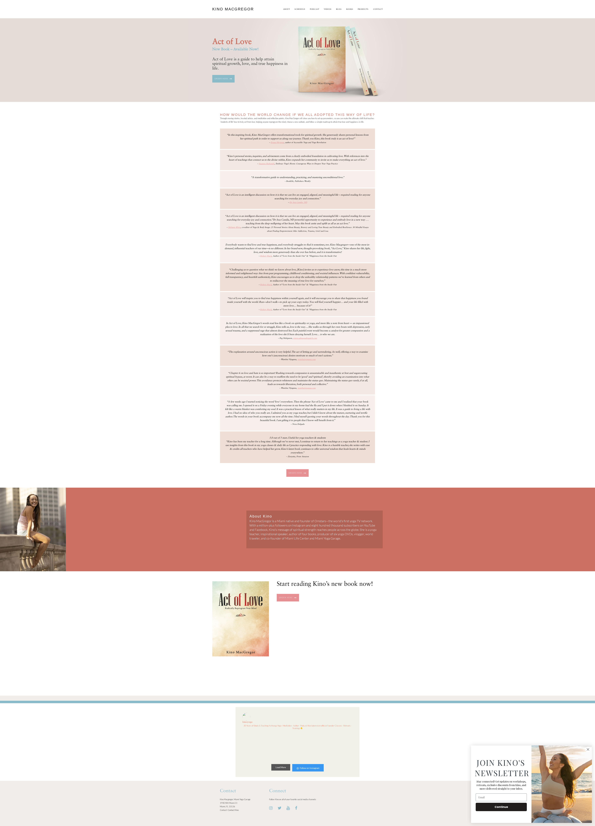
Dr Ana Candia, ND (298, 202)
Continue (501, 807)
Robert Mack (266, 256)
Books (349, 9)
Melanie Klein (234, 227)
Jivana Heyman (277, 143)
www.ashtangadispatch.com (305, 338)
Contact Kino (233, 810)
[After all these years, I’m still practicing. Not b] (255, 746)
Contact (378, 9)
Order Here (222, 79)
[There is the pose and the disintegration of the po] (283, 746)
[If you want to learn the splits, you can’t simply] (311, 746)
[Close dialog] (588, 749)
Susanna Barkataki (266, 164)
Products (363, 9)
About (286, 9)
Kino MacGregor (233, 9)
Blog (339, 9)
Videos (327, 9)
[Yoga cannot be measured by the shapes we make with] (340, 746)
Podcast (314, 9)
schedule (300, 9)
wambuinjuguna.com (307, 359)
